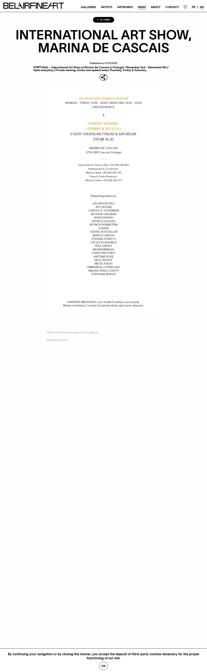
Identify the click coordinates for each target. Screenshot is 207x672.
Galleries (88, 7)
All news (105, 20)
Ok (103, 666)
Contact (172, 7)
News (142, 7)
